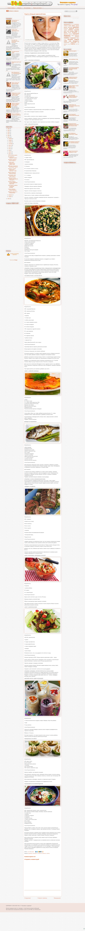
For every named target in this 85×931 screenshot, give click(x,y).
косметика (66, 28)
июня (10, 148)
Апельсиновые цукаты (12, 155)
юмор (65, 45)
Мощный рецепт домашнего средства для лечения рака (74, 124)
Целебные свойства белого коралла (12, 160)
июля (10, 146)
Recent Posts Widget (76, 18)
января (10, 196)
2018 (8, 132)
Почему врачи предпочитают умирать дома (11, 163)
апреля (10, 151)
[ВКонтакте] (36, 852)
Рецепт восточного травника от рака (73, 152)
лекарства (71, 28)
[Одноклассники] (38, 852)
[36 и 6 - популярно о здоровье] (12, 11)
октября (10, 141)
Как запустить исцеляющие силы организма (15, 41)
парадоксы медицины (70, 37)
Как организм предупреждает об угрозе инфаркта (73, 96)
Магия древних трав (73, 59)
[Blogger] (42, 852)
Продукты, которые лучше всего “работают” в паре (12, 169)
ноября (10, 140)
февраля (10, 194)
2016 (8, 135)
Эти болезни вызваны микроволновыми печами (74, 68)
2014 (8, 198)
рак (78, 42)
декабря (10, 138)
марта (10, 153)
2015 (8, 137)
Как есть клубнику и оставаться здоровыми (16, 114)
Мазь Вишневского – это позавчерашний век (16, 73)
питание (70, 39)
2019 (8, 130)
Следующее (27, 898)
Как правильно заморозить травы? (12, 157)
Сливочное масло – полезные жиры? (73, 78)
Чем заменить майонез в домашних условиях (12, 186)
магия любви (66, 31)
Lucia (28, 851)
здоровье (30, 853)
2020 (8, 128)
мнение (69, 32)
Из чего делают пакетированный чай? (74, 115)
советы (48, 853)
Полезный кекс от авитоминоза (15, 21)
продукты (76, 41)
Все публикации (27, 7)
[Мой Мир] (40, 852)
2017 (8, 133)
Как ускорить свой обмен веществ (12, 176)
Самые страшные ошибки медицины (12, 190)
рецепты (44, 853)
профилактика (66, 42)
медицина (72, 31)
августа (10, 145)
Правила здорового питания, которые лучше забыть (15, 104)
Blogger (15, 259)
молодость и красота (37, 853)
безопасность (67, 24)
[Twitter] (37, 852)
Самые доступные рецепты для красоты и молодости (13, 178)
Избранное (19, 7)
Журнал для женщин (37, 7)
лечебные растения (73, 29)
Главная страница (11, 7)
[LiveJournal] (41, 852)
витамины (72, 24)
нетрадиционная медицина (71, 36)
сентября (10, 143)
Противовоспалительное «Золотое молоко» (74, 142)
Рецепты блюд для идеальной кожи (15, 83)
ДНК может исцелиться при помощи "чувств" (13, 167)
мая (9, 150)
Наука (72, 35)
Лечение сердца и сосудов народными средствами (12, 182)
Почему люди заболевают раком (15, 30)
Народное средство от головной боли (12, 192)
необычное (77, 35)
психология (73, 42)
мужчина (70, 33)
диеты (73, 25)
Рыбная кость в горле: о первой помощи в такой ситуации (16, 94)
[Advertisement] (42, 893)
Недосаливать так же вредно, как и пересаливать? (73, 86)
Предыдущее (57, 898)
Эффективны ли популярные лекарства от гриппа (74, 105)
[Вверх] (84, 928)
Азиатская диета (72, 51)
